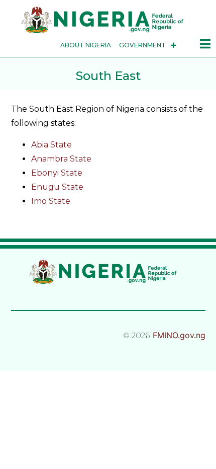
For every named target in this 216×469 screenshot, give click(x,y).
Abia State (51, 144)
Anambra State (61, 159)
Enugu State (57, 187)
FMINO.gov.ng (179, 335)
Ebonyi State (56, 173)
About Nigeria (85, 45)
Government (142, 45)
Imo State (50, 201)
